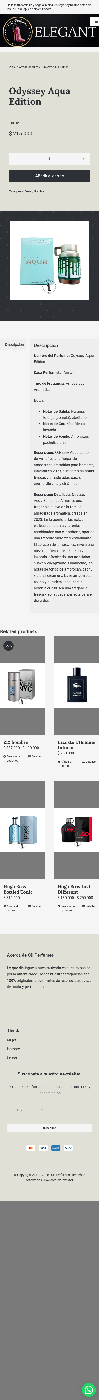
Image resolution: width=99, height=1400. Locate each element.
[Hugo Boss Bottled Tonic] (22, 830)
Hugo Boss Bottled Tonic (18, 889)
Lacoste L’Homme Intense (76, 744)
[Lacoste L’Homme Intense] (76, 685)
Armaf (28, 191)
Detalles (36, 756)
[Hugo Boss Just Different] (76, 830)
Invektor (67, 1180)
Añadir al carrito (49, 176)
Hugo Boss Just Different (74, 889)
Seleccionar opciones (14, 758)
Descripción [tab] (14, 344)
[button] (89, 1390)
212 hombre (15, 742)
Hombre (39, 191)
